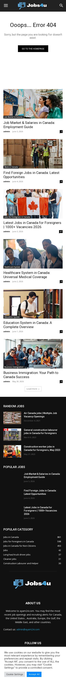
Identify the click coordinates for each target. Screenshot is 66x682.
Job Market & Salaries (13, 117)
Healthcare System (12, 267)
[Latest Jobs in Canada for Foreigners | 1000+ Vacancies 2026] (33, 204)
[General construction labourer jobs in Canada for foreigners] (12, 434)
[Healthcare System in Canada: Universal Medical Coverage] (33, 254)
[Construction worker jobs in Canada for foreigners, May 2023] (12, 451)
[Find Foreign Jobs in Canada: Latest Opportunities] (33, 154)
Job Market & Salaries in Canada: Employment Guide (29, 125)
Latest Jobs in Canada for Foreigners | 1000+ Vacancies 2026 (32, 225)
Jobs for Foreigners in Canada (17, 217)
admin (6, 131)
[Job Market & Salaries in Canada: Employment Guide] (33, 104)
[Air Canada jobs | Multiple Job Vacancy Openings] (12, 418)
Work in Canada (11, 167)
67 (61, 231)
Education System (12, 317)
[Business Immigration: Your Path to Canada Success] (33, 354)
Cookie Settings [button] (14, 674)
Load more (32, 388)
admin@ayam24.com (28, 629)
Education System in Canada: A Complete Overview (27, 325)
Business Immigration (14, 367)
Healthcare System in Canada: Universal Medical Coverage (26, 275)
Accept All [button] (34, 674)
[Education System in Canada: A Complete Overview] (33, 304)
